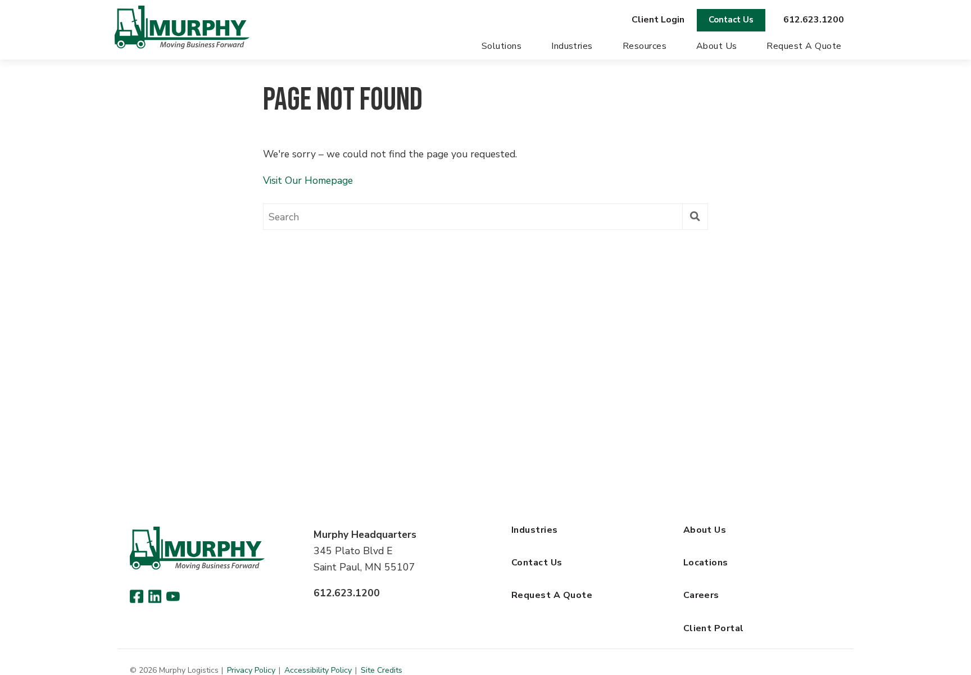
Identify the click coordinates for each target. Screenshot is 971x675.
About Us (716, 46)
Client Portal (713, 628)
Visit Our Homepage (308, 180)
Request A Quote (803, 46)
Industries (572, 46)
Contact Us (731, 19)
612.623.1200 (813, 19)
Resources (644, 46)
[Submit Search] (694, 216)
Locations (705, 562)
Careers (701, 595)
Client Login (658, 19)
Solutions (501, 46)
